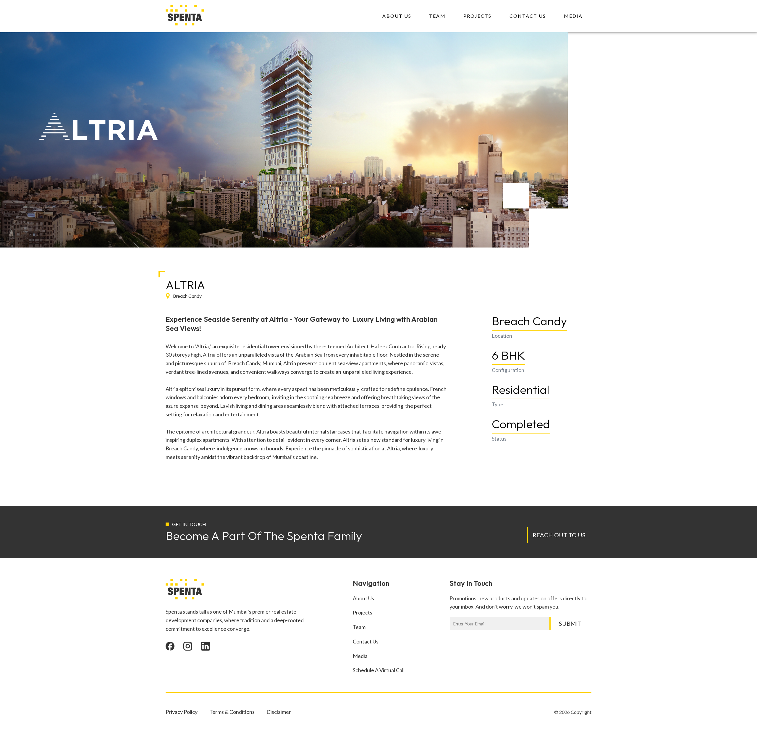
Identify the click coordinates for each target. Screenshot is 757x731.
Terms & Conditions (232, 712)
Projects (477, 16)
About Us (396, 16)
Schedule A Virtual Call (379, 670)
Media (573, 16)
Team (437, 16)
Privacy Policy (182, 712)
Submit (570, 623)
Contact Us (527, 16)
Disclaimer (278, 712)
